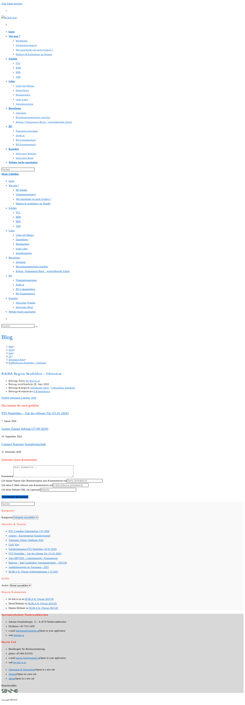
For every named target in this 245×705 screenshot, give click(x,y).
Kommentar (7, 476)
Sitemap (13, 674)
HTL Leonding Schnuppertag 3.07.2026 (29, 531)
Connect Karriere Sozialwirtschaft (23, 444)
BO (10, 275)
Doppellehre (22, 239)
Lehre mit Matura (25, 235)
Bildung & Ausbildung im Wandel (33, 203)
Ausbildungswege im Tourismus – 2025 (29, 567)
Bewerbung (14, 257)
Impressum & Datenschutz (22, 669)
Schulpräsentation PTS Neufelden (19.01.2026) (33, 549)
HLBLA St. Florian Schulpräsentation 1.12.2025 (33, 571)
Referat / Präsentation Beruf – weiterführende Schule (43, 271)
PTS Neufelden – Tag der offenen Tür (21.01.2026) (35, 413)
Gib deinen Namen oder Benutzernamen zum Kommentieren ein (34, 480)
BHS (18, 221)
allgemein (21, 262)
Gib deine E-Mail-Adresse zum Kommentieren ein (27, 485)
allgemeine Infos (39, 388)
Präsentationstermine (26, 280)
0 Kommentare (42, 391)
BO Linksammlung (25, 289)
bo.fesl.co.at (33, 381)
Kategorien (7, 517)
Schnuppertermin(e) (26, 194)
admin (12, 678)
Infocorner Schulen (25, 302)
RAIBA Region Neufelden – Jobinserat (27, 362)
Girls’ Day (14, 544)
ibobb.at (20, 284)
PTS (18, 212)
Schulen (13, 208)
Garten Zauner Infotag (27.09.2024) (24, 429)
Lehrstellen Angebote (63, 388)
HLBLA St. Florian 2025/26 (39, 599)
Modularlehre (22, 244)
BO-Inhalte (21, 190)
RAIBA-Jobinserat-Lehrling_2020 (18, 398)
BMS (18, 217)
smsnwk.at (18, 635)
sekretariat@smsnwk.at (27, 630)
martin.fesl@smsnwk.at (28, 658)
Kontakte (13, 298)
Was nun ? (14, 185)
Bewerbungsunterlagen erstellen (32, 266)
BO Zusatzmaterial (25, 293)
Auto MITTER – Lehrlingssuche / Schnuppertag (33, 558)
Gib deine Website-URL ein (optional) (20, 489)
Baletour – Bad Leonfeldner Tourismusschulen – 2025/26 (38, 562)
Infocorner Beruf (24, 307)
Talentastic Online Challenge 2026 (26, 540)
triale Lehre (22, 248)
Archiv (4, 585)
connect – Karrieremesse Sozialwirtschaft (29, 535)
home (11, 181)
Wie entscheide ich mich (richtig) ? (33, 199)
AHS (18, 226)
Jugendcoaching (24, 253)
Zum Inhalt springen (11, 3)
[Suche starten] (36, 326)
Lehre (12, 230)
